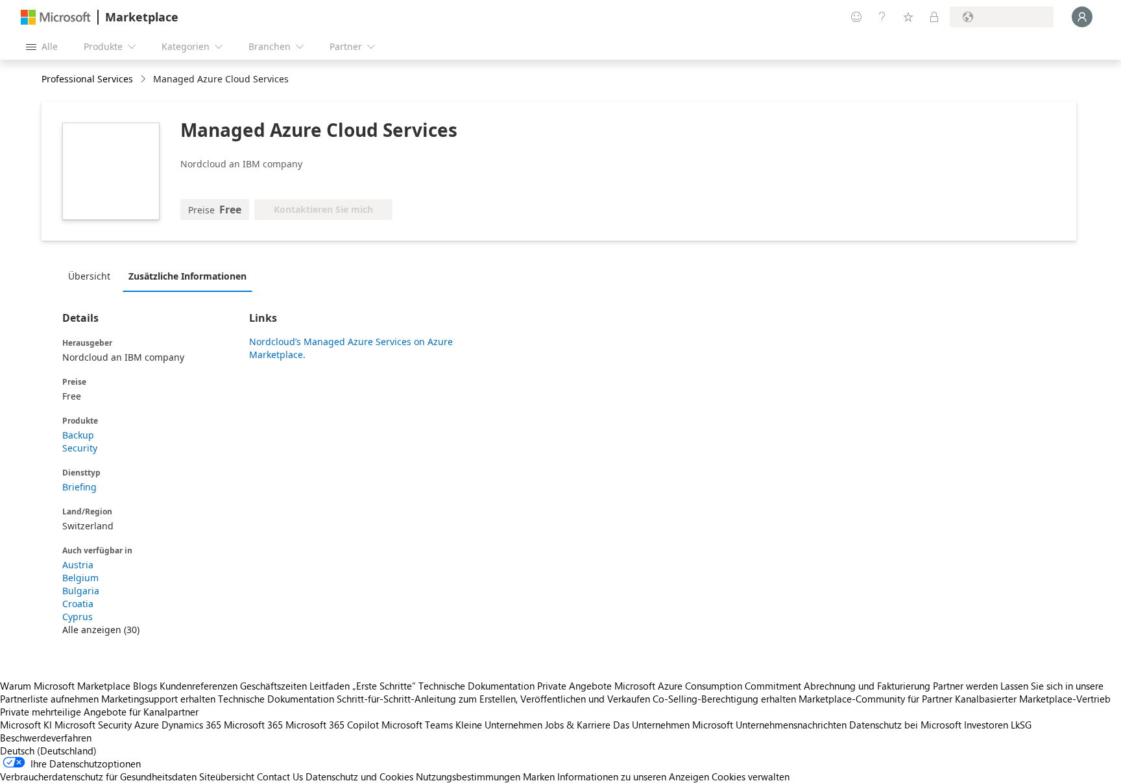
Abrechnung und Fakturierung (867, 685)
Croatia (77, 603)
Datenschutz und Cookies (359, 776)
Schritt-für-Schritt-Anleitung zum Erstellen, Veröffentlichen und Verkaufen (493, 698)
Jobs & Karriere (577, 724)
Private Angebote (574, 685)
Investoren (986, 724)
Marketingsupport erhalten (158, 698)
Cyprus (77, 616)
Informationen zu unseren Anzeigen (633, 776)
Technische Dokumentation (476, 685)
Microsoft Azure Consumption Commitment (709, 685)
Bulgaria (80, 590)
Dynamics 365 (191, 724)
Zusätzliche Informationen (187, 276)
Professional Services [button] (87, 79)
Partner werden (965, 685)
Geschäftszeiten (273, 685)
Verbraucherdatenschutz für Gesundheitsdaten (98, 776)
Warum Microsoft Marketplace (65, 685)
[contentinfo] (144, 79)
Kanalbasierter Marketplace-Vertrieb (1033, 698)
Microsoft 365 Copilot (332, 724)
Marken (539, 776)
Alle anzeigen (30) (100, 629)
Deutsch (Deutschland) (48, 750)
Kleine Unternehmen (498, 724)
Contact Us (280, 776)
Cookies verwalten (751, 776)
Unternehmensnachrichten (791, 724)
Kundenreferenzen (198, 685)
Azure (146, 724)
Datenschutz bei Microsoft (905, 724)
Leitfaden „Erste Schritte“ (362, 685)
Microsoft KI (26, 724)
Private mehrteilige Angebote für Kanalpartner (99, 711)
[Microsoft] (56, 17)
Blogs (145, 685)
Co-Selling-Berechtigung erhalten (724, 698)
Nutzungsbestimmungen (468, 776)
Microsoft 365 (253, 724)
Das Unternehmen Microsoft (673, 724)
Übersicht (89, 276)
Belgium (80, 578)
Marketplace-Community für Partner (875, 698)
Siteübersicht (226, 776)
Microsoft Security (93, 724)
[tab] (92, 275)
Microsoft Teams (417, 724)
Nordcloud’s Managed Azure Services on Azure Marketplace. (351, 348)
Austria (77, 565)
